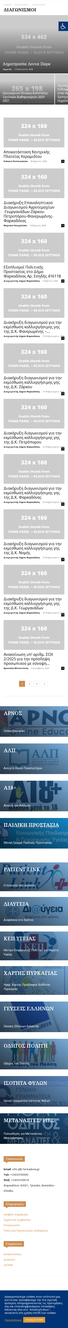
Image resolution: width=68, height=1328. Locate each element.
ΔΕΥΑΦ (8, 1265)
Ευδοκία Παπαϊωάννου (16, 161)
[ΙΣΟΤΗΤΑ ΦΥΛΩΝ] (34, 1091)
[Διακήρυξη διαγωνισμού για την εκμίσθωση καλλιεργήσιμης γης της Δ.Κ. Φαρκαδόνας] (34, 469)
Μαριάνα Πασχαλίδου (15, 225)
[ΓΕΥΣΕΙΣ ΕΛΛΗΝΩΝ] (34, 1017)
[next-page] (44, 684)
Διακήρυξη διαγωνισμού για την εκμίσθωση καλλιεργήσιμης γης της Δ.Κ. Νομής (33, 548)
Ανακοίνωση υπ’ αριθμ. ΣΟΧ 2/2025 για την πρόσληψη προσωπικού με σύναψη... (28, 659)
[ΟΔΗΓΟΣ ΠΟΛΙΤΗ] (34, 1054)
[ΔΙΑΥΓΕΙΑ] (34, 911)
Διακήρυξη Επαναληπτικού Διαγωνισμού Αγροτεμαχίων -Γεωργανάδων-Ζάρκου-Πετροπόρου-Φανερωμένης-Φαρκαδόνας (29, 211)
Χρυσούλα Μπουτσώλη (16, 668)
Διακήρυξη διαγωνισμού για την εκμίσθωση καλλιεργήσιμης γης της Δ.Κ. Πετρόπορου (33, 437)
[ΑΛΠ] (34, 758)
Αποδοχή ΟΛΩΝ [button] (34, 1319)
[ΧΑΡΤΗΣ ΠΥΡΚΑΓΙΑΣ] (34, 980)
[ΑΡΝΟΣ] (34, 721)
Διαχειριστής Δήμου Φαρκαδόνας (22, 280)
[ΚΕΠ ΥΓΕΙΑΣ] (34, 946)
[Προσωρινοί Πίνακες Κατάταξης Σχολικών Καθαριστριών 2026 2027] (27, 94)
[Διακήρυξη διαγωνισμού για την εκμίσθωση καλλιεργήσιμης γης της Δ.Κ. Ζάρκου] (34, 358)
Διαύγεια (9, 1259)
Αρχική (7, 4)
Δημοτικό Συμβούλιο (17, 1219)
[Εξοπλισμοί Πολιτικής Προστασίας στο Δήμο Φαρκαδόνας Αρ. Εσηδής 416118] (34, 247)
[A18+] (34, 796)
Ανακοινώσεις (21, 4)
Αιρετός (7, 69)
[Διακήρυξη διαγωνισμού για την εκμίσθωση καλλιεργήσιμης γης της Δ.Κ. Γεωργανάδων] (34, 579)
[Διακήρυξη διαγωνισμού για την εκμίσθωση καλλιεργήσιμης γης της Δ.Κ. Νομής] (34, 524)
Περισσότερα (13, 1320)
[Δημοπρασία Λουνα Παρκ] (34, 44)
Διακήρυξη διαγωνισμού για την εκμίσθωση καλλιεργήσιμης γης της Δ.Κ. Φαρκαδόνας (33, 493)
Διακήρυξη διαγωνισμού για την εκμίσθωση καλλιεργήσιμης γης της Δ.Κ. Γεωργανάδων (33, 603)
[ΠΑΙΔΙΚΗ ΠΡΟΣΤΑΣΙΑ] (34, 833)
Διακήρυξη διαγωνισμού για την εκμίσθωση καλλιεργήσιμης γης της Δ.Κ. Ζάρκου (33, 382)
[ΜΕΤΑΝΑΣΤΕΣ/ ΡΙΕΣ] (34, 1128)
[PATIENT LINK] (34, 876)
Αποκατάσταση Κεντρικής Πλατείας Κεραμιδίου (27, 154)
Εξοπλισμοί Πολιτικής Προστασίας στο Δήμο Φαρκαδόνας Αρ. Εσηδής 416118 (32, 272)
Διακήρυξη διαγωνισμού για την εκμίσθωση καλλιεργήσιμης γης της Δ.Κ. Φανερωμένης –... (33, 327)
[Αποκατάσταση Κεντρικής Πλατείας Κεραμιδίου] (34, 132)
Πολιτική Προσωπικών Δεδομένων (26, 1230)
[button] (63, 26)
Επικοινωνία (14, 1159)
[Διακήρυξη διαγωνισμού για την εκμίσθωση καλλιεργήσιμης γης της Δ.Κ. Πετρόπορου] (34, 414)
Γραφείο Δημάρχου (16, 1214)
